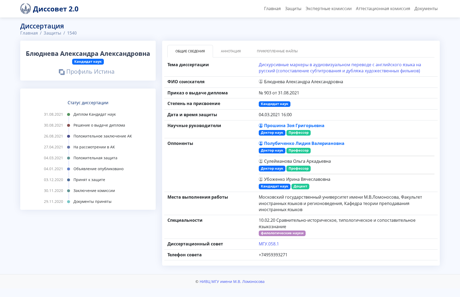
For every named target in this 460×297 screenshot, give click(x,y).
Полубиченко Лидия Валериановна (304, 143)
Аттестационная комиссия (383, 8)
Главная (272, 8)
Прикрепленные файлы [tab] (277, 51)
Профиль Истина (89, 72)
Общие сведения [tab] (190, 51)
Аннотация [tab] (231, 51)
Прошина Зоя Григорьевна (294, 125)
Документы (426, 8)
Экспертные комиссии (329, 8)
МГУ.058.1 (269, 244)
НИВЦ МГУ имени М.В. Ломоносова (232, 281)
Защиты (293, 8)
